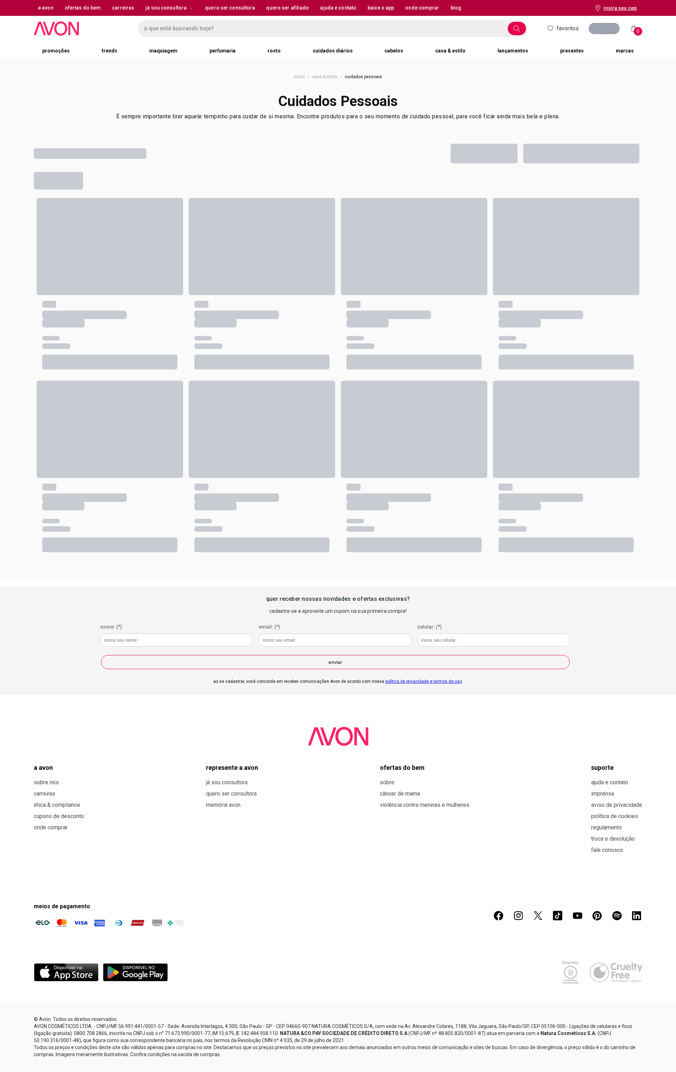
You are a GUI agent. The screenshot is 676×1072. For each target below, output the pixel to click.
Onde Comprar (51, 827)
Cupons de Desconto (59, 816)
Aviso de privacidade (616, 805)
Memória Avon (223, 805)
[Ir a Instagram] (518, 915)
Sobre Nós (46, 782)
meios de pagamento (62, 906)
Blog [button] (456, 8)
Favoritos (568, 28)
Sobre (387, 782)
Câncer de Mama (400, 793)
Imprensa (602, 793)
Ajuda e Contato (609, 782)
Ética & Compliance (57, 805)
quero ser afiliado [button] (287, 8)
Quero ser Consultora (231, 793)
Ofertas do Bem (402, 767)
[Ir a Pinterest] (597, 915)
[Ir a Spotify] (616, 915)
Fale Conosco (607, 850)
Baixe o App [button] (381, 8)
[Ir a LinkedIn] (636, 915)
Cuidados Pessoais (338, 101)
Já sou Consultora (166, 8)
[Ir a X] (538, 915)
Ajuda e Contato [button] (338, 8)
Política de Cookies (614, 816)
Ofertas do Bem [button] (83, 8)
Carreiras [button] (123, 8)
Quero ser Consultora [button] (230, 8)
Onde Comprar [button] (422, 8)
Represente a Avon (232, 767)
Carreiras (44, 793)
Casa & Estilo (324, 76)
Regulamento (606, 827)
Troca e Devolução (613, 838)
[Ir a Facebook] (498, 915)
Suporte (602, 767)
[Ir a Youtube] (577, 915)
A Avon (43, 767)
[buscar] (517, 28)
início (299, 76)
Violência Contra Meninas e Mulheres (424, 805)
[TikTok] (557, 915)
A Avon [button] (46, 8)
